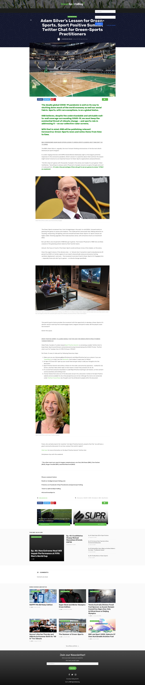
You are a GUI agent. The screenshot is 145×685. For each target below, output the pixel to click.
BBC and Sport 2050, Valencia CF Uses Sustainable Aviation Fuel (101, 635)
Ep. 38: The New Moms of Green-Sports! (98, 555)
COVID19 (86, 497)
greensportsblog (67, 39)
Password (98, 14)
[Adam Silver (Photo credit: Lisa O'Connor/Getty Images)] (72, 197)
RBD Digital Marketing (74, 682)
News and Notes (43, 497)
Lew (32, 607)
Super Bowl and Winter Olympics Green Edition (72, 606)
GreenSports (95, 497)
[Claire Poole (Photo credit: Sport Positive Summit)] (72, 409)
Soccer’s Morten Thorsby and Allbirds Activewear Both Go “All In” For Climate (42, 636)
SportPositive (105, 497)
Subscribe (72, 668)
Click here (44, 450)
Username (98, 9)
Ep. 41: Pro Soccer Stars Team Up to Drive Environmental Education (98, 542)
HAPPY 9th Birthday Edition (41, 605)
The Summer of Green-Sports (71, 634)
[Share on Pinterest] (54, 99)
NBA (100, 497)
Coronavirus (80, 497)
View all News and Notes (71, 646)
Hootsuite (66, 359)
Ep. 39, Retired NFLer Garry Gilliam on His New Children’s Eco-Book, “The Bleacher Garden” (101, 549)
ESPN (90, 497)
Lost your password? (112, 25)
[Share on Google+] (52, 99)
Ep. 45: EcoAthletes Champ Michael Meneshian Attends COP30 (74, 539)
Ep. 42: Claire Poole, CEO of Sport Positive (98, 535)
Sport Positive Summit (71, 345)
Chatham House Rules (54, 378)
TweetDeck (47, 359)
